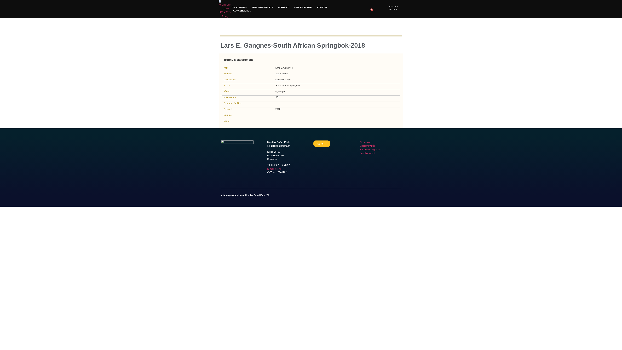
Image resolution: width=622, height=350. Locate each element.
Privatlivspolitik (367, 153)
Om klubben (239, 7)
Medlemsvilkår (367, 145)
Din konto (365, 142)
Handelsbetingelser (370, 149)
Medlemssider (303, 7)
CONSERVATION (242, 10)
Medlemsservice (262, 7)
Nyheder (322, 7)
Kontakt (283, 7)
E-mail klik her (274, 168)
